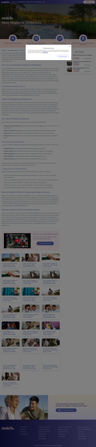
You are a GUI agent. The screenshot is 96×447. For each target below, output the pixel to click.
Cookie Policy (45, 52)
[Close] (69, 46)
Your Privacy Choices (62, 56)
